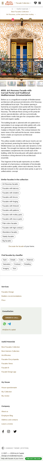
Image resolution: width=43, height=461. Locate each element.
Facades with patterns (10, 210)
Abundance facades (9, 232)
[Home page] (9, 3)
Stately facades (8, 236)
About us (4, 411)
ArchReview (6, 355)
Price (3, 300)
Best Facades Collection (10, 347)
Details (12, 260)
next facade (40, 59)
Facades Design (7, 292)
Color (21, 260)
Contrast (17, 264)
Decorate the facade (16, 246)
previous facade (3, 59)
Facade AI (5, 368)
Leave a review (7, 424)
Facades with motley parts (12, 215)
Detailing (27, 264)
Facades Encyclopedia (10, 359)
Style (5, 260)
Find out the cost (33, 458)
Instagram (8, 432)
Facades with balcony (10, 188)
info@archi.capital (9, 330)
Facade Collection (23, 3)
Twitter (15, 432)
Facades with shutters (10, 193)
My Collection (6, 392)
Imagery (6, 268)
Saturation (6, 264)
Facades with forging (10, 201)
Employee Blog (7, 416)
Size (14, 268)
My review (5, 396)
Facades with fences (10, 197)
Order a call (11, 318)
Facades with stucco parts (12, 219)
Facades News (7, 363)
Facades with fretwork (10, 206)
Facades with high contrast (12, 228)
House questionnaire (9, 387)
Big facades (6, 241)
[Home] (12, 9)
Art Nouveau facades (10, 184)
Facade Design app (8, 372)
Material (30, 260)
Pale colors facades (9, 223)
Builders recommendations (11, 296)
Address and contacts (9, 420)
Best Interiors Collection (10, 351)
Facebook (3, 432)
